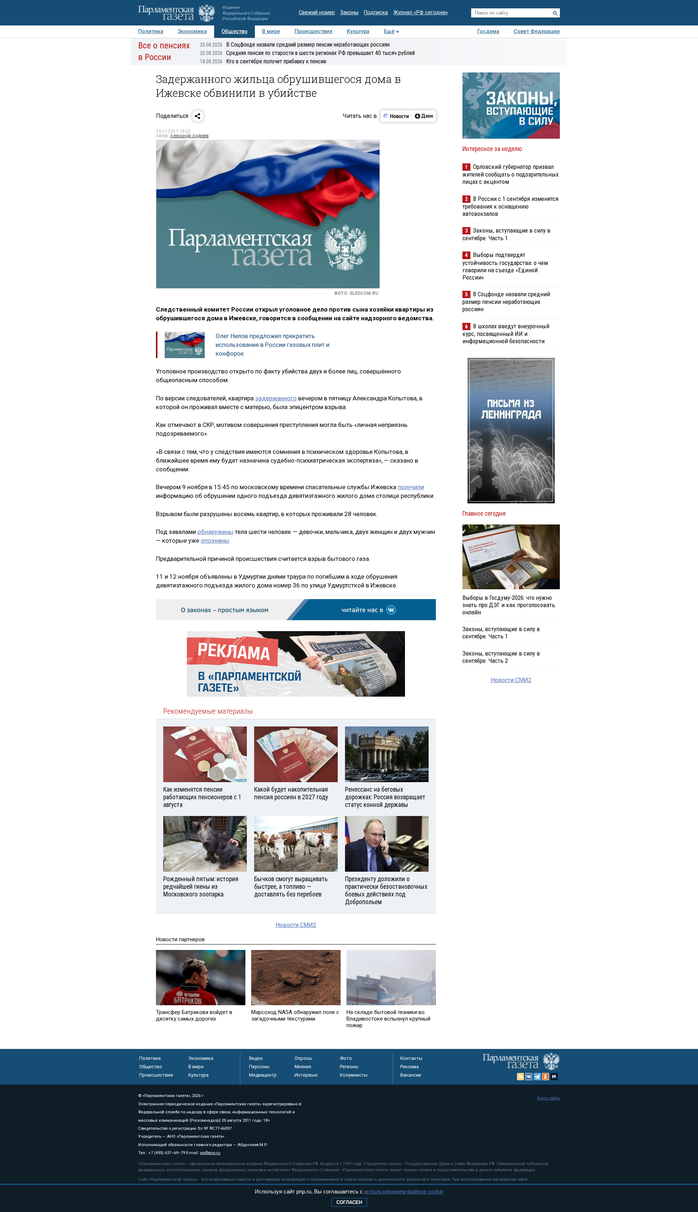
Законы (349, 12)
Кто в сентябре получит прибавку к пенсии (263, 61)
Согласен (349, 1202)
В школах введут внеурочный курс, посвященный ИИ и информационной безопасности (505, 333)
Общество (234, 31)
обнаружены (215, 531)
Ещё (389, 31)
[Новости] (396, 116)
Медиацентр (263, 1075)
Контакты (411, 1058)
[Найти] (555, 13)
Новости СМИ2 (296, 925)
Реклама (409, 1066)
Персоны (259, 1066)
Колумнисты (354, 1075)
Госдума (488, 31)
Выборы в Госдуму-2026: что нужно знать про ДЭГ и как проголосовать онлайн (508, 605)
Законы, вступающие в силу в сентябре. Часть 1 (506, 234)
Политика (150, 31)
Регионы (349, 1066)
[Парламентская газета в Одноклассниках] (545, 1076)
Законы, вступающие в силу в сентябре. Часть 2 (501, 657)
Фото (346, 1058)
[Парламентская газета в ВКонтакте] (529, 1076)
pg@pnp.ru (210, 1152)
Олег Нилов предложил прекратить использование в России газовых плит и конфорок (272, 344)
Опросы (303, 1058)
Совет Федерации (537, 31)
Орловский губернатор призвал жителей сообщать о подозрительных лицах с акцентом (510, 174)
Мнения (302, 1066)
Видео (256, 1058)
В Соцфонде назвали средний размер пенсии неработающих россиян (295, 44)
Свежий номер (317, 12)
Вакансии (410, 1075)
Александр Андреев (189, 135)
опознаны (215, 540)
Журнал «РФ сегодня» (420, 12)
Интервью (306, 1075)
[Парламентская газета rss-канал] (520, 1076)
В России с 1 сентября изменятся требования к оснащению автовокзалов (510, 206)
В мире (271, 31)
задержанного (276, 398)
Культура (358, 31)
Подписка (376, 12)
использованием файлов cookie (404, 1191)
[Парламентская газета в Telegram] (537, 1076)
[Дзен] (424, 116)
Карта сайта (548, 1098)
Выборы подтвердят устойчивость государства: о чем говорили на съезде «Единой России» (505, 266)
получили (411, 487)
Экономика (192, 31)
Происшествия (313, 31)
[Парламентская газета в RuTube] (554, 1076)
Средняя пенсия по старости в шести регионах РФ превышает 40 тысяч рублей (307, 52)
